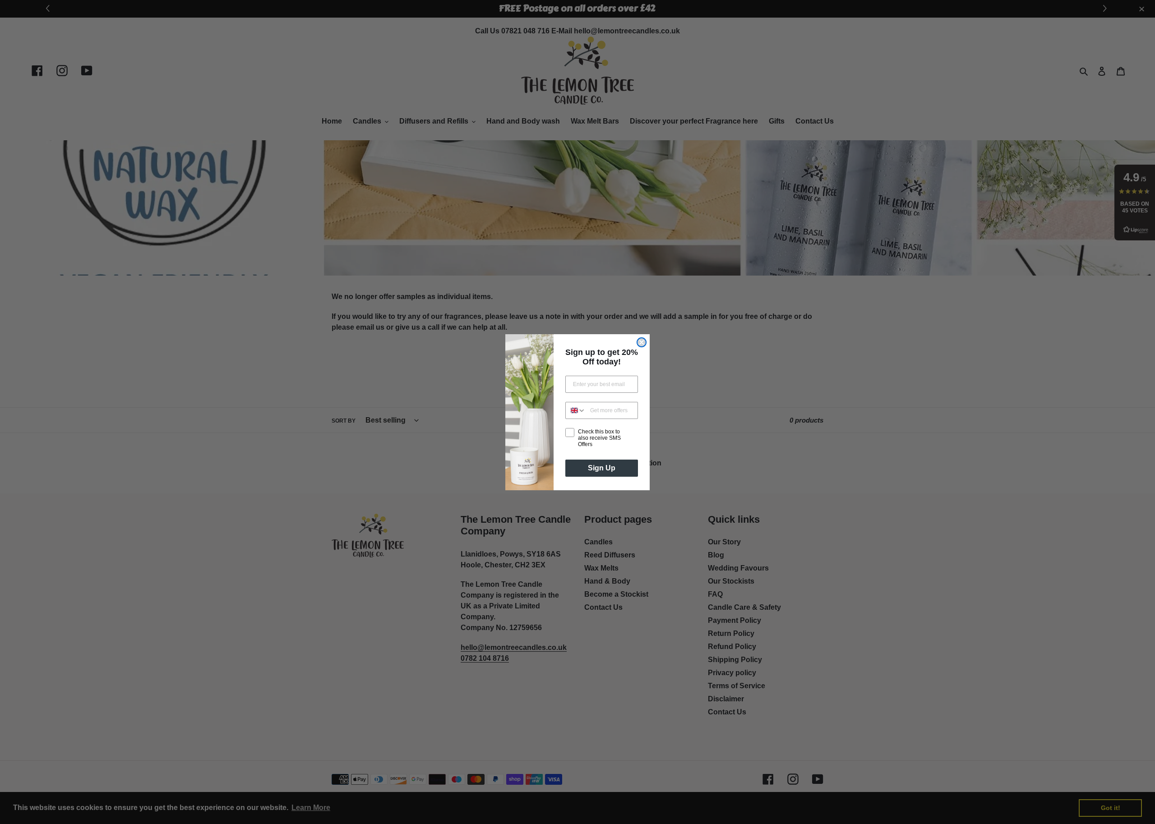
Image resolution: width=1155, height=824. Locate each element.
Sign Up (601, 468)
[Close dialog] (641, 342)
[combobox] (576, 410)
